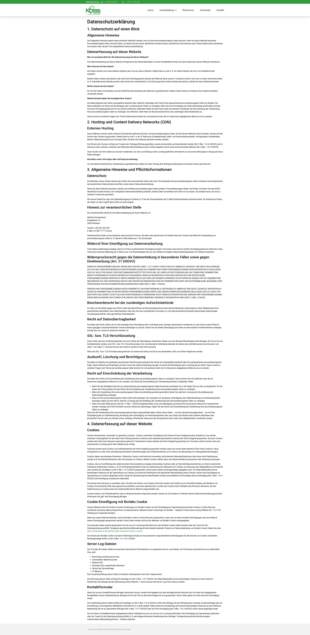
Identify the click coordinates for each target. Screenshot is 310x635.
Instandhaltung (166, 10)
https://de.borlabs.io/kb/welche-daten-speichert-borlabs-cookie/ (115, 531)
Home (150, 10)
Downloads (205, 10)
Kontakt (220, 10)
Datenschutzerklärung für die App (119, 629)
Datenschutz (101, 629)
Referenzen (188, 10)
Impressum (92, 629)
